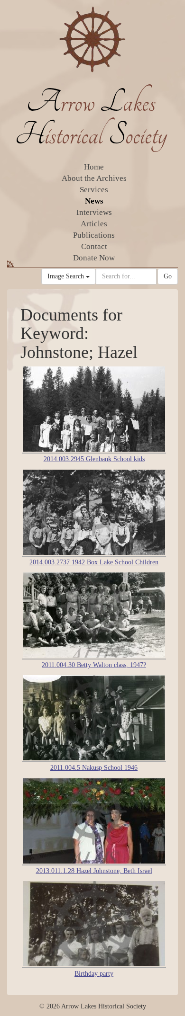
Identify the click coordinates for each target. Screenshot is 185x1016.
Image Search (66, 276)
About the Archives (94, 178)
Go (168, 276)
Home (94, 166)
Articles (94, 223)
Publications (94, 235)
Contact (94, 246)
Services (94, 189)
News (94, 200)
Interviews (94, 212)
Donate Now (94, 257)
